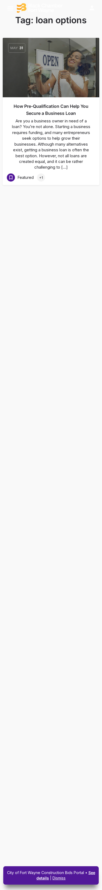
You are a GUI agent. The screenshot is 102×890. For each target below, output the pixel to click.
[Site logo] (40, 8)
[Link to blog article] (51, 67)
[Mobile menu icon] (10, 8)
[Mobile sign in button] (91, 7)
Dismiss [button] (59, 878)
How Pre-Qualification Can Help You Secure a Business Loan (51, 109)
